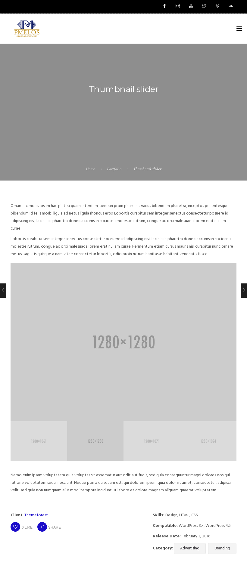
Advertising (189, 548)
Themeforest (36, 515)
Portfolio (114, 169)
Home (90, 169)
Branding (222, 548)
